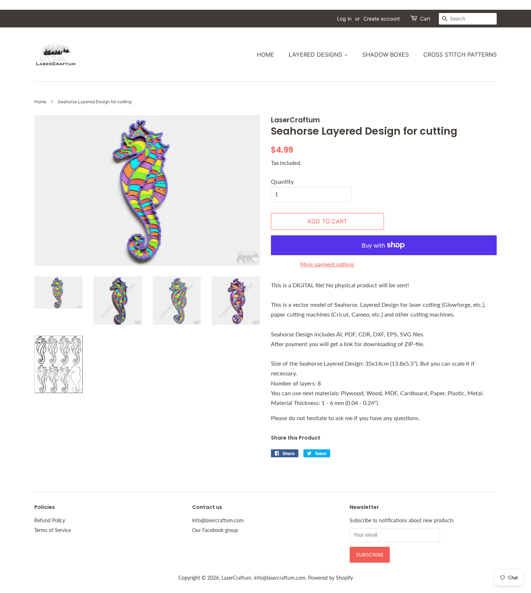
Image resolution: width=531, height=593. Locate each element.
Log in (344, 19)
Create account (381, 19)
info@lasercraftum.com (218, 520)
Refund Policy (49, 520)
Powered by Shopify (330, 578)
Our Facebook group (215, 530)
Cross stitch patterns (460, 54)
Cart (425, 19)
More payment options (327, 264)
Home (265, 54)
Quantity (282, 181)
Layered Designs (316, 54)
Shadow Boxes (385, 54)
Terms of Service (52, 530)
